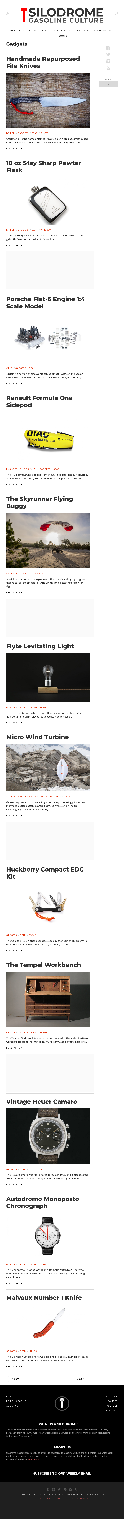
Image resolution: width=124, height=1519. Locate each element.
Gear (87, 30)
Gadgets (23, 133)
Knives (44, 133)
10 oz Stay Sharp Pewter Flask (43, 166)
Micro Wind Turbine (37, 737)
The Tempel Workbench (43, 965)
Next (80, 1378)
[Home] (62, 15)
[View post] (48, 100)
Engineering (13, 469)
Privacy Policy (43, 1498)
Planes (65, 30)
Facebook (111, 1396)
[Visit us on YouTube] (53, 1489)
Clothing (100, 30)
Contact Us (83, 1498)
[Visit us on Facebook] (108, 47)
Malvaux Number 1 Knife (44, 1297)
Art (111, 30)
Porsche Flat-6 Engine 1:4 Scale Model (45, 302)
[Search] (116, 13)
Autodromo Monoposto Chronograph (42, 1202)
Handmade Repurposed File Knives (43, 62)
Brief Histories (16, 1401)
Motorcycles (38, 30)
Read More (13, 148)
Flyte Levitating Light (40, 646)
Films (77, 30)
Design (10, 707)
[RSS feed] (7, 13)
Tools (33, 935)
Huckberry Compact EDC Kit (45, 873)
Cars (22, 30)
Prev (15, 1378)
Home (12, 30)
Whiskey (45, 230)
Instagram (111, 1411)
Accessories (14, 796)
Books (63, 36)
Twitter (113, 1401)
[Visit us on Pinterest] (65, 1489)
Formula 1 (30, 469)
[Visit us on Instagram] (108, 61)
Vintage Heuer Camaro (41, 1101)
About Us (12, 1406)
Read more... (34, 1459)
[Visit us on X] (108, 54)
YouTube (112, 1406)
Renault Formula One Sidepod (39, 401)
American (12, 573)
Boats (54, 30)
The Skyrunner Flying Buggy (39, 502)
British (10, 133)
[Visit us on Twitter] (59, 1489)
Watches (44, 1169)
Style (32, 1169)
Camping (30, 796)
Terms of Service (64, 1498)
